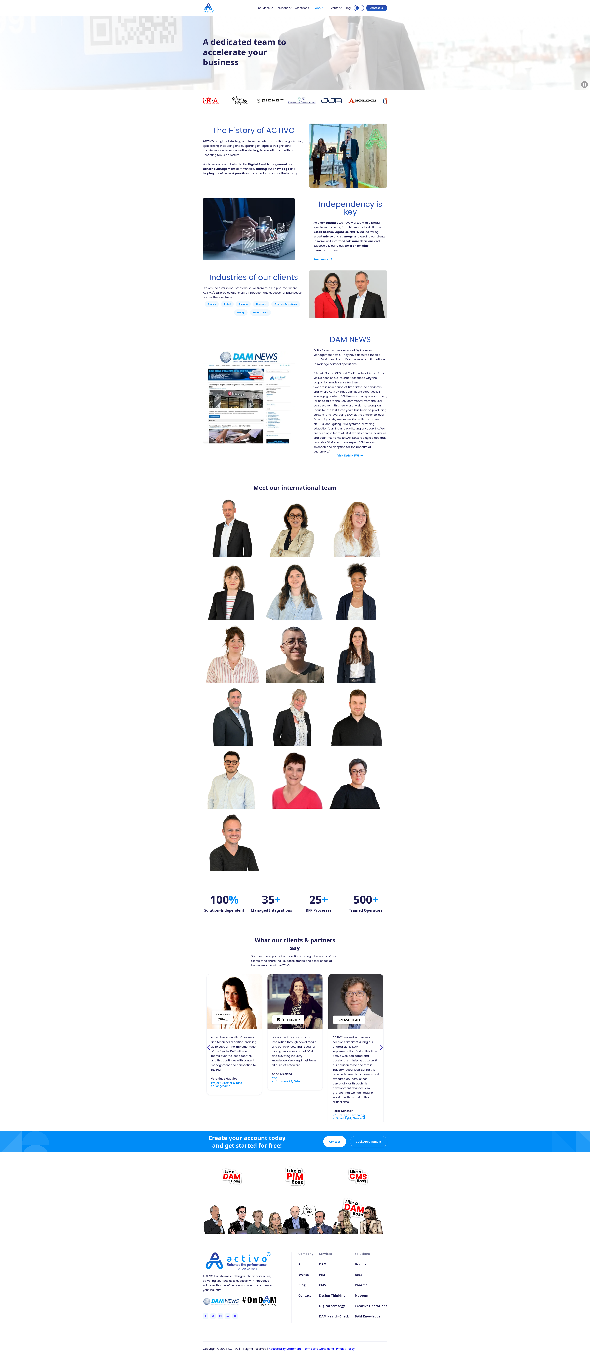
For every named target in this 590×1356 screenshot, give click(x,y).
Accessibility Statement (285, 1349)
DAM (322, 1264)
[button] (265, 8)
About (319, 8)
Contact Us (377, 8)
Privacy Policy (345, 1349)
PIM (322, 1274)
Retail (359, 1274)
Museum (361, 1295)
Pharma (361, 1285)
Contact (334, 1141)
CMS (322, 1285)
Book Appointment (368, 1141)
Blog (348, 8)
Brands (360, 1264)
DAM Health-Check (334, 1316)
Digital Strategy (332, 1306)
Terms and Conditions (318, 1349)
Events (303, 1274)
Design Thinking (332, 1295)
